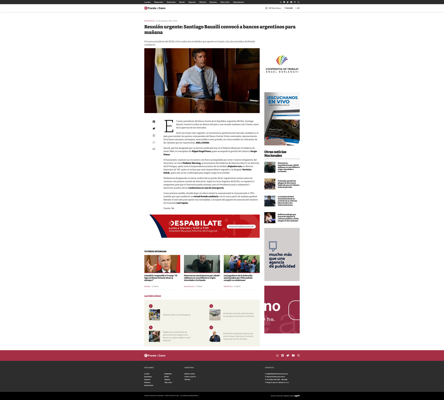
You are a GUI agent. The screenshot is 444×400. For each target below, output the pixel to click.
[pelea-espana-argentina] (242, 264)
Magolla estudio (289, 396)
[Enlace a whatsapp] (281, 2)
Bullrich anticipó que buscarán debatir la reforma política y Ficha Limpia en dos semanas (288, 217)
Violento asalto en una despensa (176, 315)
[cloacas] (214, 314)
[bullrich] (269, 217)
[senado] (269, 184)
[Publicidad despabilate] (202, 226)
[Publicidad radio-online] (282, 118)
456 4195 (277, 379)
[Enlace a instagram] (295, 2)
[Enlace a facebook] (284, 2)
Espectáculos (238, 2)
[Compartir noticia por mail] (154, 149)
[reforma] (269, 200)
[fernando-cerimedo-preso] (269, 167)
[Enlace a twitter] (287, 2)
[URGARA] (214, 336)
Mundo (182, 2)
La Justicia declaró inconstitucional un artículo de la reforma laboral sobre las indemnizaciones (287, 201)
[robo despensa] (154, 314)
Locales (147, 2)
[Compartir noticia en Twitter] (154, 128)
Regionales (158, 2)
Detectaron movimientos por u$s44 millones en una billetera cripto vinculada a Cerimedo (289, 167)
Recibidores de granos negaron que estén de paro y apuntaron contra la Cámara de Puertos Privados (238, 336)
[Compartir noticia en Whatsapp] (154, 135)
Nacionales (171, 2)
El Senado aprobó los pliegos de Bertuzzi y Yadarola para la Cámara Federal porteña (288, 184)
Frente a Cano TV (190, 377)
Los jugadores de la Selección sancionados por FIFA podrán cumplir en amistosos (238, 277)
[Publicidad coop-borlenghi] (282, 64)
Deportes (192, 2)
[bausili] (202, 80)
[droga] (154, 336)
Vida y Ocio (225, 2)
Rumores (213, 2)
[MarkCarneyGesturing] (162, 264)
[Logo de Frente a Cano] (154, 8)
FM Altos (187, 379)
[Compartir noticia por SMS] (154, 142)
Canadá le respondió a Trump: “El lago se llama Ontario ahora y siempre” (160, 277)
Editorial (202, 2)
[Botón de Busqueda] (298, 2)
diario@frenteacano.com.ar (276, 377)
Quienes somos (190, 374)
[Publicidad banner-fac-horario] (282, 309)
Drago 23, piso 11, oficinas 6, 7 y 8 (277, 382)
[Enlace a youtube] (291, 2)
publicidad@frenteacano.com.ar (277, 374)
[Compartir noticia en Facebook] (154, 121)
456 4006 (284, 379)
